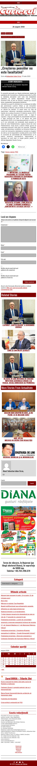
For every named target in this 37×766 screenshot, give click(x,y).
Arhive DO (18, 749)
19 (15, 662)
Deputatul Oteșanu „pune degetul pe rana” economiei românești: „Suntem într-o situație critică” (18, 204)
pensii (12, 152)
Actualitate (9, 33)
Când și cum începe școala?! (18, 350)
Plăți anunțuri (18, 752)
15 (29, 660)
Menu (18, 3)
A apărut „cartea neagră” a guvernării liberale (18, 326)
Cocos (7, 152)
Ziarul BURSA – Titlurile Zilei (18, 678)
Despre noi (18, 746)
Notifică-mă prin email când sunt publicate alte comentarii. (9, 269)
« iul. (2, 670)
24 (3, 664)
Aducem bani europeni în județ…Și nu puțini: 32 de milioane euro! (18, 414)
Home (3, 33)
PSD (16, 152)
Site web (3, 259)
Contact (18, 750)
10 (3, 660)
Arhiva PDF (18, 747)
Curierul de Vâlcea (21, 764)
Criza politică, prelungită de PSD (11, 702)
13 (20, 660)
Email (3, 252)
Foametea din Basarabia (9, 699)
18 (9, 662)
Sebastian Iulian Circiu (13, 76)
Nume (3, 245)
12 (15, 660)
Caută (3, 480)
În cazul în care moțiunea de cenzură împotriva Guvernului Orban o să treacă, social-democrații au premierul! (18, 381)
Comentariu (4, 225)
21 (24, 662)
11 (9, 660)
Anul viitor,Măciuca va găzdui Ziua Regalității (18, 439)
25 (9, 664)
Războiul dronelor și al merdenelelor (18, 457)
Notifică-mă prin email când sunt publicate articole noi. (9, 277)
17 (3, 662)
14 (24, 660)
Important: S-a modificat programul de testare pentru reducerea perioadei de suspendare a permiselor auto (19, 175)
